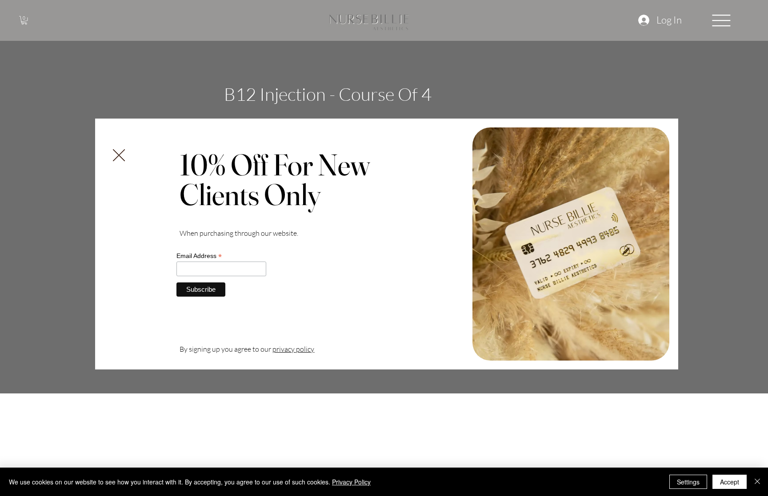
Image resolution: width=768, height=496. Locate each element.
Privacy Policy (351, 481)
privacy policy (293, 349)
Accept (729, 481)
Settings (688, 481)
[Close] (757, 482)
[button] (119, 155)
